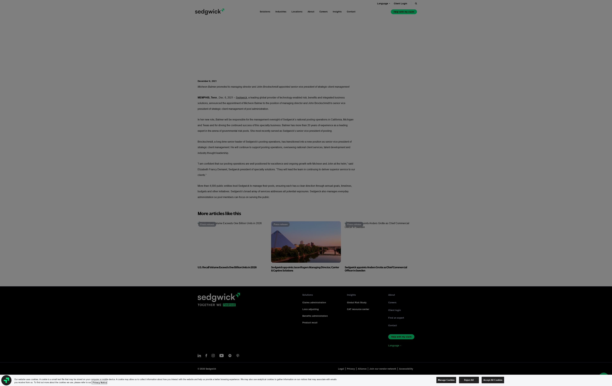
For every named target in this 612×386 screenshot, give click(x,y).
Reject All (469, 380)
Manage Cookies (446, 380)
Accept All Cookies (492, 380)
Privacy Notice (99, 382)
